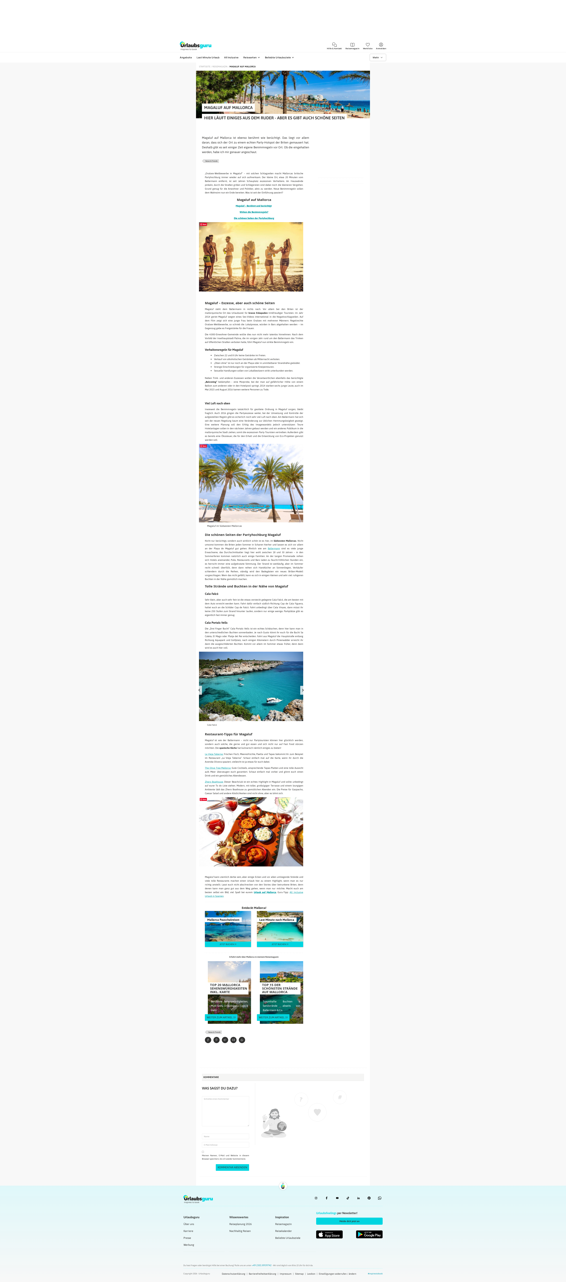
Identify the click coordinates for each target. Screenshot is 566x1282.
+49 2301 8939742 (262, 1265)
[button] (349, 1221)
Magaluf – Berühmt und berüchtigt (254, 205)
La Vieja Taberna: (214, 754)
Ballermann (274, 548)
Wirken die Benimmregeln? (254, 212)
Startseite (204, 66)
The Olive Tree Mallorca (218, 768)
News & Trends (211, 161)
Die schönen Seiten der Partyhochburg (254, 218)
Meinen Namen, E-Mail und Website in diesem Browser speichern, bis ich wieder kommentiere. (225, 1157)
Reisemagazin (219, 66)
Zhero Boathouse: (214, 781)
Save (204, 224)
